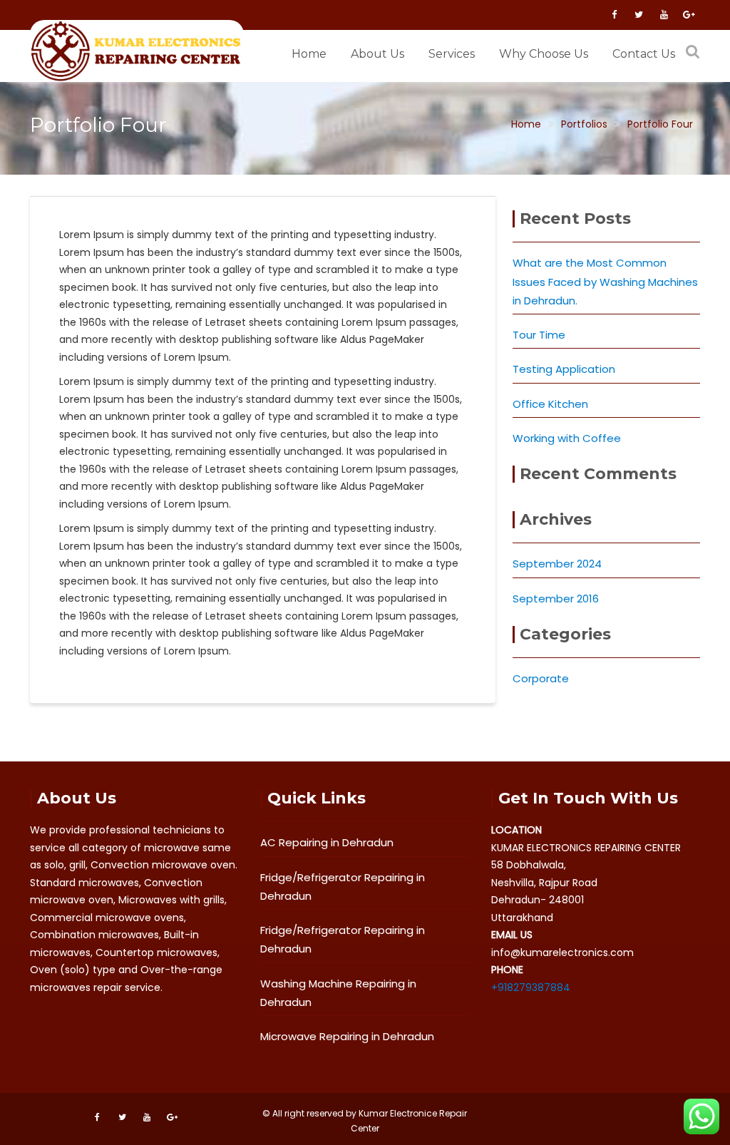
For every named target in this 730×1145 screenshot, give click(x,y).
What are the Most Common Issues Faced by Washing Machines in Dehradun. (605, 281)
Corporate (541, 678)
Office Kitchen (550, 403)
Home (309, 54)
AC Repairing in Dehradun (327, 842)
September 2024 (557, 563)
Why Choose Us (543, 54)
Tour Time (539, 334)
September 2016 (556, 598)
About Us (377, 54)
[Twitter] (638, 15)
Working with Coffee (567, 438)
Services (451, 54)
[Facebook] (613, 15)
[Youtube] (663, 15)
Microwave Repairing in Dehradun (347, 1036)
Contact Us (643, 54)
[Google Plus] (688, 15)
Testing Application (564, 368)
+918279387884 (530, 987)
